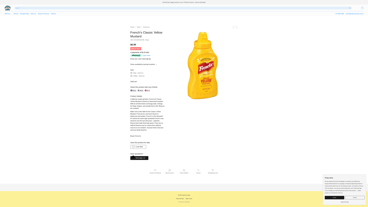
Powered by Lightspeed (184, 202)
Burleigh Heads (24, 14)
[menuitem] (233, 27)
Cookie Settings (180, 198)
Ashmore (16, 14)
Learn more (146, 55)
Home (132, 27)
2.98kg (138, 76)
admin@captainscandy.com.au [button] (354, 14)
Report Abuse (189, 198)
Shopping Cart (213, 173)
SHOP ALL (8, 14)
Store (139, 27)
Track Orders (184, 173)
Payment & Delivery (43, 14)
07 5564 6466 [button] (340, 14)
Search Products (155, 173)
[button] (8, 8)
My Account (170, 173)
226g (138, 73)
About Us (33, 14)
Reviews (53, 14)
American (146, 27)
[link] (345, 201)
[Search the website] (349, 8)
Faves (198, 173)
